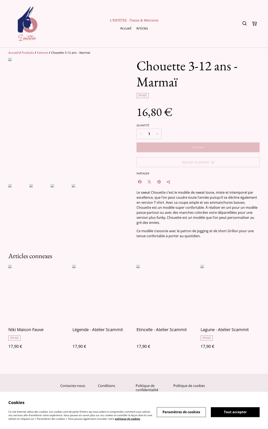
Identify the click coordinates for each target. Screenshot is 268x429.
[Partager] (168, 182)
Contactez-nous (72, 385)
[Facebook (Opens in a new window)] (140, 182)
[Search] (245, 23)
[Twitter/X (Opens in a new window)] (149, 182)
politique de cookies (127, 418)
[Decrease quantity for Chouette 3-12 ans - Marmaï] (141, 134)
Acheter (198, 147)
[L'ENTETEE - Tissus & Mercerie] (27, 23)
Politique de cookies (189, 385)
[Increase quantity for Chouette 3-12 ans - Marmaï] (157, 134)
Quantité (143, 125)
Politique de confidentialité (147, 387)
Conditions (106, 385)
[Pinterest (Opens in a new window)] (159, 182)
